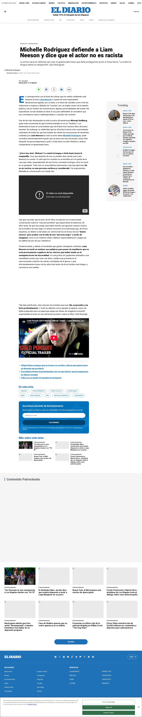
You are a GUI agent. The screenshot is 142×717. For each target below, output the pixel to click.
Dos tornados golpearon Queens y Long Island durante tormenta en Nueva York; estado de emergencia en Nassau (128, 174)
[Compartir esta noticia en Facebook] (46, 89)
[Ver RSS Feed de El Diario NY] (93, 657)
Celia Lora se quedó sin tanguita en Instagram (41, 378)
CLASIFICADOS (74, 671)
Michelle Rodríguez (61, 395)
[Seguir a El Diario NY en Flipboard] (80, 657)
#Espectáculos (56, 391)
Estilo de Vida (8, 687)
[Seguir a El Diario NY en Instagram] (64, 657)
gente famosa (35, 395)
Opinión (39, 691)
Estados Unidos (39, 3)
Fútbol (91, 20)
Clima (82, 20)
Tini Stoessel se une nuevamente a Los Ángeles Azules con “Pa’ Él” (43, 447)
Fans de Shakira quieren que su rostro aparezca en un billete (53, 624)
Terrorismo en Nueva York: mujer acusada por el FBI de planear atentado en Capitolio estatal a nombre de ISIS (129, 136)
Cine (47, 395)
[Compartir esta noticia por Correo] (61, 89)
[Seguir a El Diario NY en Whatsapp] (89, 657)
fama (23, 395)
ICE (60, 20)
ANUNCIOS (105, 683)
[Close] (138, 707)
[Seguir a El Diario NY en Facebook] (55, 657)
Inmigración (73, 3)
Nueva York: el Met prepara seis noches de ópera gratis (42, 458)
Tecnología (8, 691)
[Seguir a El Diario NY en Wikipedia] (85, 657)
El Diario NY (23, 43)
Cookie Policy (32, 704)
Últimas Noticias (9, 3)
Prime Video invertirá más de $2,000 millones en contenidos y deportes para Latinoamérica (121, 625)
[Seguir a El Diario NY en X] (60, 657)
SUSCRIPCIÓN (106, 675)
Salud (122, 3)
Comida (131, 3)
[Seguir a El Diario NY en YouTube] (68, 657)
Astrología (127, 147)
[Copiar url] (69, 89)
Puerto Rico (71, 20)
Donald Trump (49, 20)
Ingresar (136, 11)
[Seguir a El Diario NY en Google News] (76, 657)
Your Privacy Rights (108, 702)
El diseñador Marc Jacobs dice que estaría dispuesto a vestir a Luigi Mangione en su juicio (79, 447)
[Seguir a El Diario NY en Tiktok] (72, 657)
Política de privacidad (57, 427)
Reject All (109, 707)
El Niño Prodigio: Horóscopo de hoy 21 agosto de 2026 (129, 153)
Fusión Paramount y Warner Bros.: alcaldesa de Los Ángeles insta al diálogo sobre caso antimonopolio (79, 460)
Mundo (52, 3)
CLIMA (71, 679)
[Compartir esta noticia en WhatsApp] (38, 89)
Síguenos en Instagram (107, 20)
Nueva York (24, 3)
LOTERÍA (72, 683)
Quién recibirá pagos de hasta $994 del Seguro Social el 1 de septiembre (129, 192)
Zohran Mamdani (33, 20)
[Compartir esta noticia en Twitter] (53, 89)
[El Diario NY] (71, 11)
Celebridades (72, 391)
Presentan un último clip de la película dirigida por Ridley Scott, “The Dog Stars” (88, 625)
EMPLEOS (72, 675)
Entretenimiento (89, 3)
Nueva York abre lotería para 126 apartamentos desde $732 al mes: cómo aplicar (129, 118)
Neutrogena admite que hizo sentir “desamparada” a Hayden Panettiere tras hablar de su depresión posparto (18, 626)
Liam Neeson (78, 395)
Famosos (24, 391)
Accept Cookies (108, 712)
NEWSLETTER (106, 671)
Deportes (103, 3)
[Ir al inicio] (12, 657)
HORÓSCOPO (106, 679)
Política (61, 3)
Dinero (114, 3)
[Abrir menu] (5, 11)
